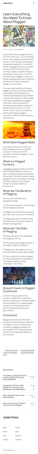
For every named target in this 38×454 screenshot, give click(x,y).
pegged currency (11, 169)
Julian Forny (8, 3)
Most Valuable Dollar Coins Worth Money (28, 351)
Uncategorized (19, 49)
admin (11, 49)
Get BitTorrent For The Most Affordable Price (10, 352)
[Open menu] (34, 3)
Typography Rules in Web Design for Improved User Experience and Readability (14, 387)
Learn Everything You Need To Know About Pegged (14, 404)
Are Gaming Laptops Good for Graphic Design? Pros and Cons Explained (15, 377)
